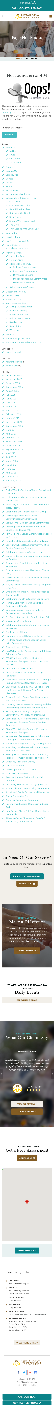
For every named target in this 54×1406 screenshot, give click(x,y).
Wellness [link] (13, 330)
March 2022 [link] (12, 476)
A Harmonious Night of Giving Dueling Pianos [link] (28, 743)
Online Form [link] (26, 884)
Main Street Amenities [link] (20, 318)
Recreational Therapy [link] (20, 264)
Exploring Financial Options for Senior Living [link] (28, 636)
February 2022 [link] (13, 480)
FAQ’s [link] (12, 155)
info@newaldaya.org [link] (18, 1314)
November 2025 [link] (14, 379)
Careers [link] (9, 167)
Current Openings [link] (27, 950)
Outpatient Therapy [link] (16, 292)
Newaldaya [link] (11, 366)
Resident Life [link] (15, 322)
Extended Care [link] (17, 256)
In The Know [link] (12, 190)
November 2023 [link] (14, 441)
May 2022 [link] (10, 469)
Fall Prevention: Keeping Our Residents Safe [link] (28, 617)
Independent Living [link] (19, 248)
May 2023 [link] (10, 453)
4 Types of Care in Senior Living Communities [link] (28, 788)
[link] (27, 15)
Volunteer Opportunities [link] (18, 338)
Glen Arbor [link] (15, 201)
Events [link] (12, 151)
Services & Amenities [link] (16, 303)
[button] (27, 1202)
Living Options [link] (13, 245)
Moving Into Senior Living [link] (18, 621)
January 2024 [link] (12, 438)
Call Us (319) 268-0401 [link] (27, 8)
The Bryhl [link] (14, 225)
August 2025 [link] (12, 391)
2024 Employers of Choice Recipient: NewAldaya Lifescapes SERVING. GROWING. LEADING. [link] (28, 661)
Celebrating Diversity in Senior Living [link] (24, 552)
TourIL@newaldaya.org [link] (37, 1314)
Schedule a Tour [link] (14, 299)
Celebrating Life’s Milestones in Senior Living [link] (27, 599)
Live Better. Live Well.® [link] (17, 241)
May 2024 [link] (10, 430)
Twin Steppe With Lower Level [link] (24, 229)
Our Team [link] (14, 158)
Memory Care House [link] (23, 283)
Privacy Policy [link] (12, 295)
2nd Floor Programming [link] (25, 271)
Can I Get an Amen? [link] (15, 765)
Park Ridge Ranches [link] (19, 209)
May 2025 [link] (10, 402)
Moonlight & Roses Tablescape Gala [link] (23, 342)
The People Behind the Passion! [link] (22, 769)
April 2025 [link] (11, 406)
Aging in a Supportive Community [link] (23, 800)
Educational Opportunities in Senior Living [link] (27, 541)
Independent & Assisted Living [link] (21, 198)
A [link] (29, 3)
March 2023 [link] (12, 461)
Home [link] (19, 58)
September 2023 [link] (14, 449)
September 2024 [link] (14, 426)
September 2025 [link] (14, 387)
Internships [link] (11, 233)
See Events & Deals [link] (27, 1000)
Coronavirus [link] (12, 175)
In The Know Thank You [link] (18, 194)
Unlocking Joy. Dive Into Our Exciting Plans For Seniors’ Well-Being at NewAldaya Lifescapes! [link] (27, 690)
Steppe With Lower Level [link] (22, 221)
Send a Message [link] (25, 1250)
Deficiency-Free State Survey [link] (20, 762)
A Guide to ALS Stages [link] (17, 773)
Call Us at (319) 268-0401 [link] (28, 876)
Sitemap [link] (10, 334)
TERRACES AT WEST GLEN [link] (19, 668)
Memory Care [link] (16, 260)
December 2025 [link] (14, 375)
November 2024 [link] (14, 422)
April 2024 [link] (11, 434)
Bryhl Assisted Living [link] (23, 275)
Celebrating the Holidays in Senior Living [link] (26, 512)
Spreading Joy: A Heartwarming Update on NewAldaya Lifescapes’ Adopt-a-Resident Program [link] (27, 722)
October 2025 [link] (13, 383)
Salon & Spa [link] (15, 326)
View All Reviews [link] (26, 1104)
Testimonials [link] (15, 162)
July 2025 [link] (10, 395)
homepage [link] (7, 112)
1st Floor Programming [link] (24, 267)
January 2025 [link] (12, 418)
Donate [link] (9, 179)
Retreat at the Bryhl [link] (19, 213)
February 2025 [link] (13, 414)
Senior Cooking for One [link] (17, 796)
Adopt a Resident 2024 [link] (17, 647)
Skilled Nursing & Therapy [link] (22, 287)
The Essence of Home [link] (17, 632)
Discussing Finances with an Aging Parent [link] (26, 784)
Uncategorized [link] (13, 352)
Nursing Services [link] (14, 253)
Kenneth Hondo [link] (14, 362)
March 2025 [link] (12, 410)
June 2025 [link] (11, 399)
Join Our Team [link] (13, 237)
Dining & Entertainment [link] (21, 307)
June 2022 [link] (11, 465)
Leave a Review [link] (27, 1111)
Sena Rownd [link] (15, 217)
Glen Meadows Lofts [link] (19, 205)
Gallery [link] (9, 183)
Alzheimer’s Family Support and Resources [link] (27, 792)
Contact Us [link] (11, 171)
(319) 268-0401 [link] (15, 1300)
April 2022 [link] (11, 473)
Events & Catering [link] (18, 310)
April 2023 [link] (11, 457)
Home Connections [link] (19, 314)
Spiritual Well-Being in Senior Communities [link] (27, 523)
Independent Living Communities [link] (30, 279)
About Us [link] (10, 147)
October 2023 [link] (13, 445)
